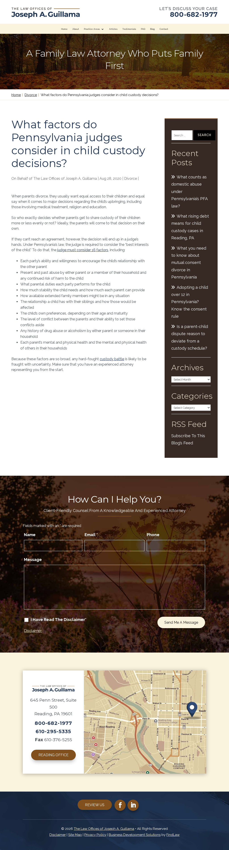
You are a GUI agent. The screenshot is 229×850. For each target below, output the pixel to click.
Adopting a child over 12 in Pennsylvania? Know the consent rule (189, 302)
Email (91, 534)
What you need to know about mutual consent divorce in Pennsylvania (188, 263)
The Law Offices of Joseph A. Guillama (65, 178)
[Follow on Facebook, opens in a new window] (120, 805)
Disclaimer (33, 630)
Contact (164, 29)
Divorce (130, 178)
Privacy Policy (95, 835)
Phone (153, 534)
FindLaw (173, 835)
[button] (224, 817)
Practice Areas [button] (92, 29)
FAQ (143, 29)
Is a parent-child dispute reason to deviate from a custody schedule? (189, 337)
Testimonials (129, 29)
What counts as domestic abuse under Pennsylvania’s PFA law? (189, 191)
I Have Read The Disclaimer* (59, 619)
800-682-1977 (194, 14)
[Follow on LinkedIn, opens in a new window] (133, 805)
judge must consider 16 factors (82, 250)
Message (33, 559)
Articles (113, 29)
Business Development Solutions (135, 835)
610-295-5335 (53, 731)
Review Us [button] (94, 805)
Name (30, 534)
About (75, 29)
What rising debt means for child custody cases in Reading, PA (190, 227)
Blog (152, 29)
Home (64, 29)
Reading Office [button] (53, 755)
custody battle (112, 359)
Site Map (75, 835)
